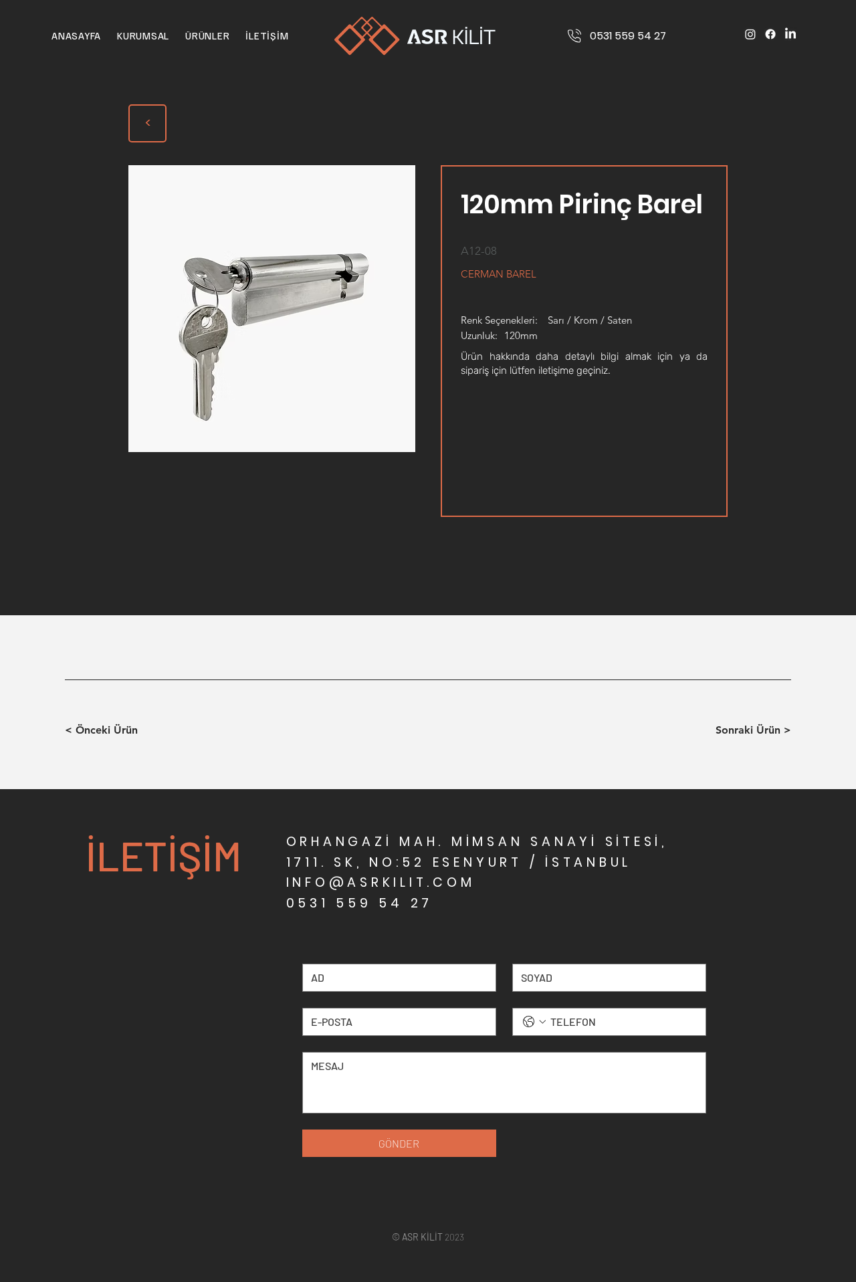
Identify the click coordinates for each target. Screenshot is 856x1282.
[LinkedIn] (790, 34)
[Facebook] (770, 34)
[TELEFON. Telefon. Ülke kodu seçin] (534, 1022)
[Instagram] (750, 34)
